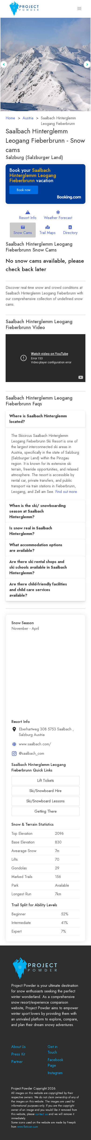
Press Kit (18, 1054)
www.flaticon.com (27, 1127)
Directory (70, 232)
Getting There (46, 811)
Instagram (55, 1073)
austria (28, 118)
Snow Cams (23, 232)
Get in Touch (52, 1049)
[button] (79, 9)
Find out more (66, 491)
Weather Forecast (58, 217)
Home (10, 118)
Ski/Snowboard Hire (45, 790)
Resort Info (27, 217)
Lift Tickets (45, 780)
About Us (18, 1046)
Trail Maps (47, 232)
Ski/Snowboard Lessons (45, 801)
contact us (41, 1114)
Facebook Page (55, 1062)
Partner (17, 1061)
